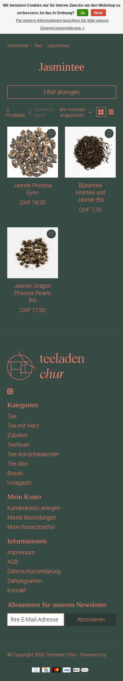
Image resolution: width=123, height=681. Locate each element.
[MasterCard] (56, 670)
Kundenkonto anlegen (33, 508)
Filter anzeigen (61, 92)
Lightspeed (19, 660)
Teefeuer (18, 444)
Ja (82, 13)
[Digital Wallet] (81, 670)
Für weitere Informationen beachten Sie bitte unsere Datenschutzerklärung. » (62, 24)
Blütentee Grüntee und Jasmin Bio (90, 192)
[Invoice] (36, 670)
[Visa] (67, 670)
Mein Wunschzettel (31, 527)
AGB (12, 561)
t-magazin (19, 482)
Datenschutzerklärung (34, 571)
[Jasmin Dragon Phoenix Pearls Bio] (32, 252)
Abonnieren (91, 619)
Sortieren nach (44, 112)
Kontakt (16, 590)
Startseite (17, 45)
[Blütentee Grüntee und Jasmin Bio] (90, 152)
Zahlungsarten (24, 580)
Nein (98, 13)
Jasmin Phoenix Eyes (32, 189)
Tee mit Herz (23, 425)
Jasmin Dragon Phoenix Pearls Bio (32, 292)
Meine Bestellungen (31, 517)
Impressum (21, 552)
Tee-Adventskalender (33, 454)
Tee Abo (17, 463)
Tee (38, 45)
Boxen (15, 473)
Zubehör (17, 435)
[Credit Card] (46, 670)
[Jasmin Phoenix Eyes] (32, 152)
